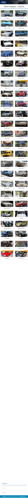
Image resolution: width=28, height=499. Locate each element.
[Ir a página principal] (3, 2)
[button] (14, 484)
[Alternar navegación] (25, 2)
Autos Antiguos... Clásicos (14, 7)
